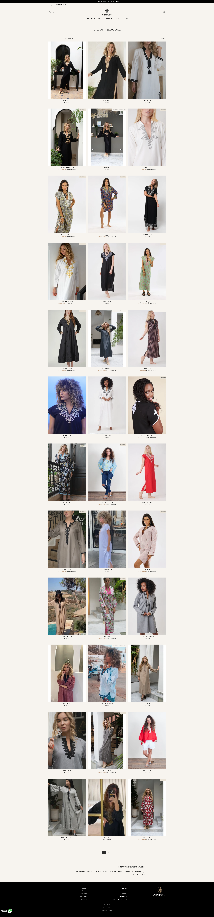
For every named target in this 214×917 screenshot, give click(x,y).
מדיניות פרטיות (123, 893)
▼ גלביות (126, 18)
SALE (100, 18)
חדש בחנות (108, 18)
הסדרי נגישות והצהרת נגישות (120, 899)
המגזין (86, 18)
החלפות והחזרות (123, 896)
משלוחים (124, 888)
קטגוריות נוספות (123, 891)
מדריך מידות (84, 893)
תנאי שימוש (84, 899)
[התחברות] (53, 12)
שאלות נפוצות (83, 896)
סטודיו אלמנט (105, 910)
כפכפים (117, 18)
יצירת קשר (84, 888)
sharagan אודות (83, 891)
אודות (93, 18)
